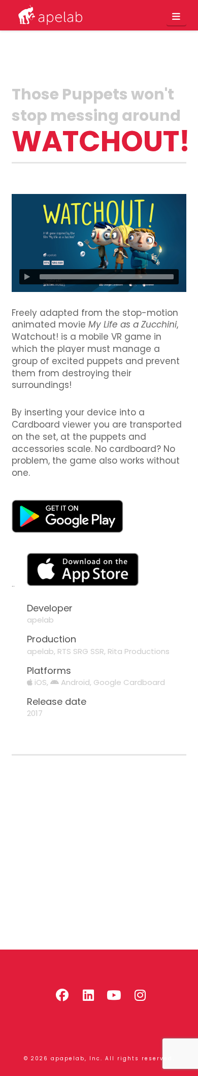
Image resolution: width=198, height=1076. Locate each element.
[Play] (27, 276)
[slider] (106, 276)
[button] (176, 16)
